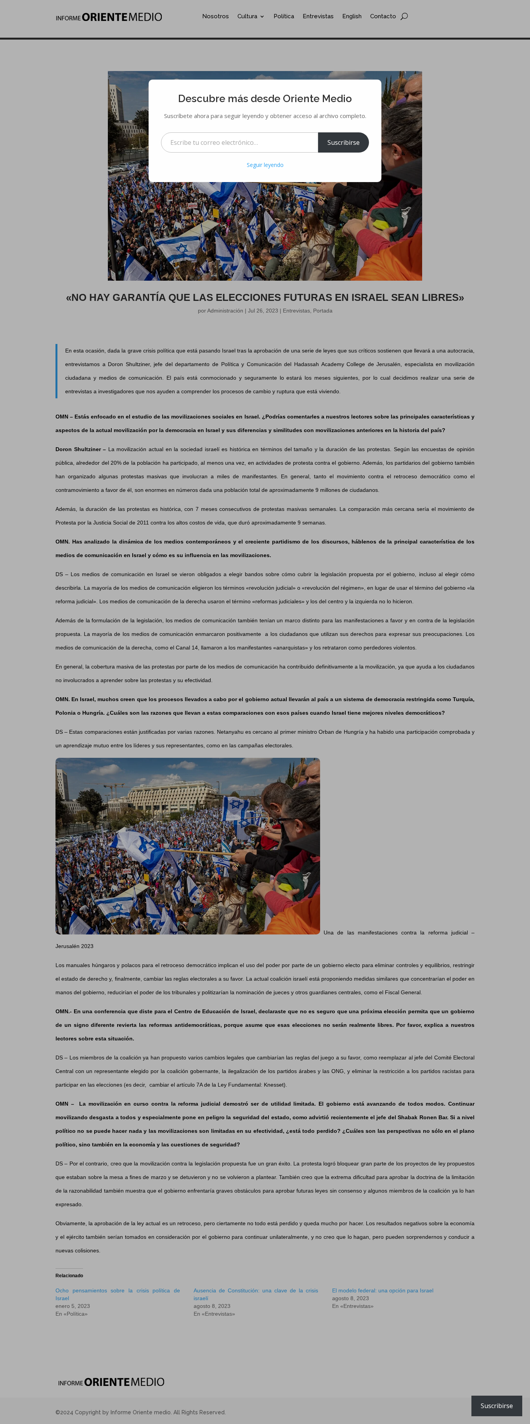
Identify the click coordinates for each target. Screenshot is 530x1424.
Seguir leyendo (265, 164)
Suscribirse (343, 142)
